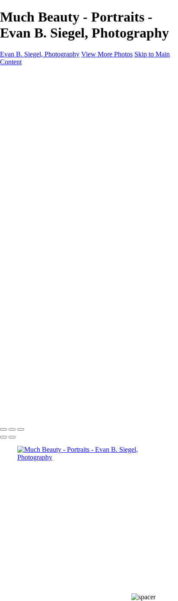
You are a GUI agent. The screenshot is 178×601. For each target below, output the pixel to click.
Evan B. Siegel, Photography (39, 54)
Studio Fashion (55, 145)
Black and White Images (68, 153)
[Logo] (86, 76)
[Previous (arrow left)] (3, 437)
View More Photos (107, 54)
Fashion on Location (63, 137)
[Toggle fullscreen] (12, 429)
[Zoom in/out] (20, 429)
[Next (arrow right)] (12, 437)
